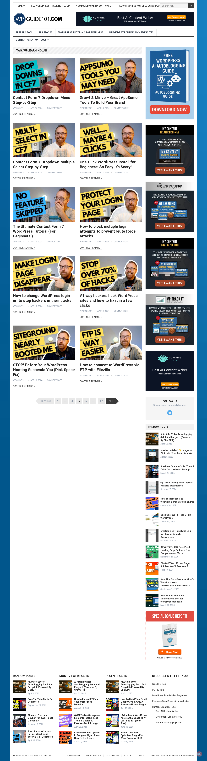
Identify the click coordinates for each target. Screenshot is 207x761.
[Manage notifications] (199, 753)
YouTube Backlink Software (93, 6)
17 (101, 401)
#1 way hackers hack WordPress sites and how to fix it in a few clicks (109, 300)
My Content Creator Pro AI (169, 716)
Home (19, 6)
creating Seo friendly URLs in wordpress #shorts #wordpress (175, 534)
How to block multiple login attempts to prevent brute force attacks (108, 231)
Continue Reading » (24, 114)
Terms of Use (73, 755)
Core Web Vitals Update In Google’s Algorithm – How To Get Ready (87, 735)
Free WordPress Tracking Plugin (50, 6)
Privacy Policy (93, 755)
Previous (45, 401)
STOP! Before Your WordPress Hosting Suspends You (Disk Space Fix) (44, 370)
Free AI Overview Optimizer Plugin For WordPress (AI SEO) (132, 735)
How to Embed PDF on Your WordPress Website (86, 702)
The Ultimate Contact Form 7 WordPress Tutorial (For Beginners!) (38, 231)
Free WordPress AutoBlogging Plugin (140, 6)
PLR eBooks (45, 32)
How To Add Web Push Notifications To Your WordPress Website (172, 598)
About (142, 755)
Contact (128, 755)
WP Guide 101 (19, 108)
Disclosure (113, 755)
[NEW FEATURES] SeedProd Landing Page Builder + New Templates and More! (175, 550)
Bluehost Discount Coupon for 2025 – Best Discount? (40, 718)
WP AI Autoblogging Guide (169, 722)
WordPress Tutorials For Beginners (80, 32)
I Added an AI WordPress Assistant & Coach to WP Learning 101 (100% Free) (134, 719)
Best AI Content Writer (167, 711)
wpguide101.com (42, 755)
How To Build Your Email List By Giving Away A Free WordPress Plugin (134, 702)
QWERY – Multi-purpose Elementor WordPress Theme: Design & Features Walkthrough (87, 719)
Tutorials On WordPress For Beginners (172, 755)
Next (112, 401)
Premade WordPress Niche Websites (131, 32)
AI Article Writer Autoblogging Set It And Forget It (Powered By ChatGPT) (176, 437)
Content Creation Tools (31, 40)
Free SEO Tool (24, 32)
